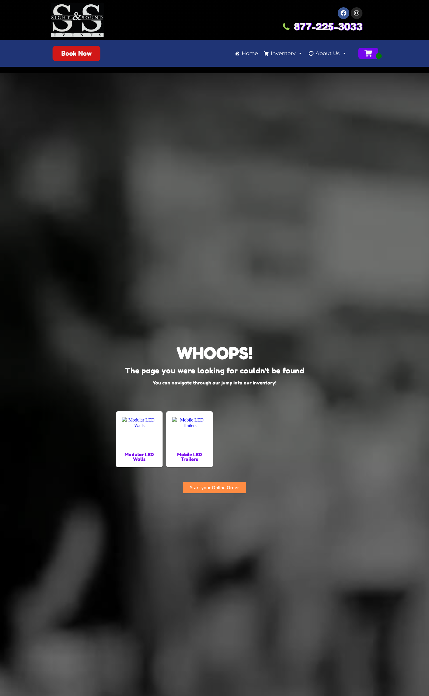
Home (250, 53)
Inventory (283, 53)
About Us (327, 53)
